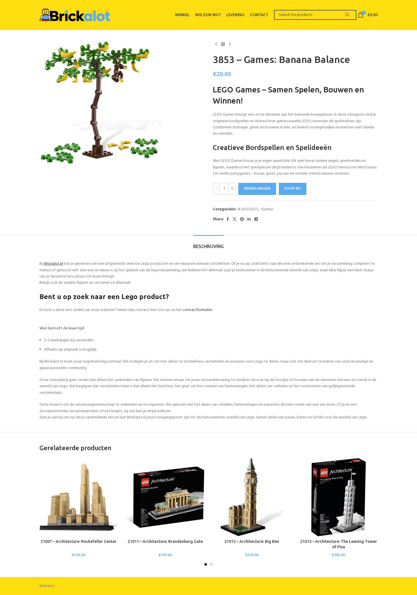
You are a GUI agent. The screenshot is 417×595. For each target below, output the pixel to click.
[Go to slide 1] (205, 564)
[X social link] (234, 219)
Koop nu (293, 189)
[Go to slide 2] (211, 564)
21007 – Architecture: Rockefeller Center (79, 541)
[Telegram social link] (256, 219)
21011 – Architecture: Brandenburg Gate (165, 541)
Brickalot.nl (53, 264)
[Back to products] (223, 44)
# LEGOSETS (247, 209)
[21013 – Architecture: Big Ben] (252, 497)
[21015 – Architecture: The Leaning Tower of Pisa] (339, 497)
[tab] (208, 243)
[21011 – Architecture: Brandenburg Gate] (165, 497)
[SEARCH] (347, 15)
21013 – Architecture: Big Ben (251, 541)
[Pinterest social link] (242, 219)
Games (267, 209)
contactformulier (197, 310)
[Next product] (229, 44)
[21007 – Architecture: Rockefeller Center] (78, 497)
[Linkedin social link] (249, 219)
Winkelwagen (257, 189)
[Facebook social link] (227, 219)
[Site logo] (74, 15)
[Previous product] (216, 44)
